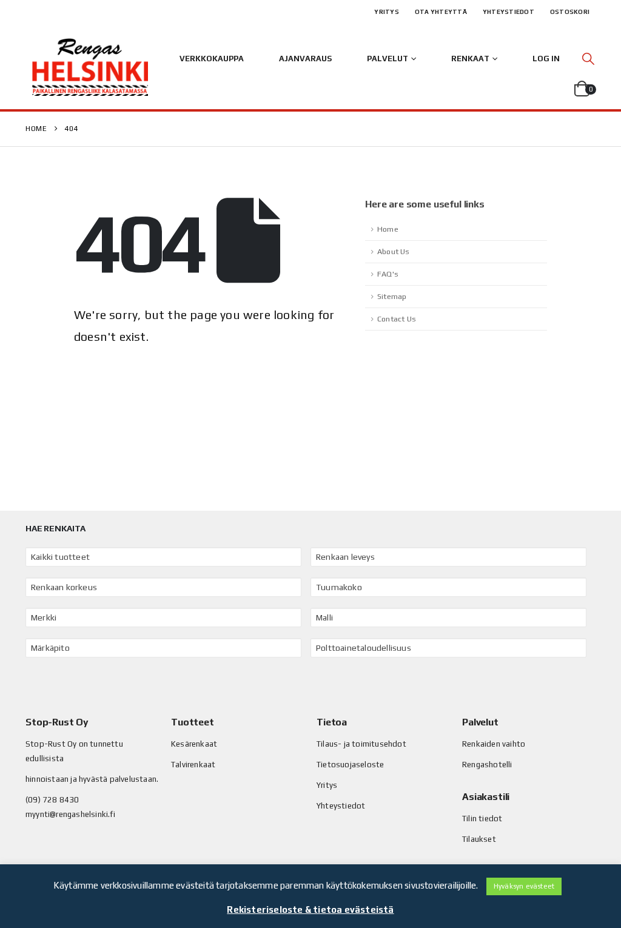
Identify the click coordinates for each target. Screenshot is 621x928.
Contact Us (396, 318)
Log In (546, 58)
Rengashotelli (487, 764)
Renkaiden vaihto (493, 743)
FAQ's (387, 273)
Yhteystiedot (508, 11)
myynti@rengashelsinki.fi (70, 814)
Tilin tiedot (482, 818)
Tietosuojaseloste (350, 764)
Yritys (386, 11)
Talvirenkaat (193, 764)
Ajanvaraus (305, 58)
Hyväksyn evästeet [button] (524, 886)
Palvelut (387, 58)
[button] (588, 58)
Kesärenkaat (194, 743)
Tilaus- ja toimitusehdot (361, 743)
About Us (393, 251)
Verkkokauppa (212, 58)
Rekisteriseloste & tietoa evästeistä (310, 909)
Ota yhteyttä (441, 11)
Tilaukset (479, 839)
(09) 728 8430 (52, 799)
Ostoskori (569, 11)
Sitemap (391, 296)
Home (387, 229)
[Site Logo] (90, 67)
